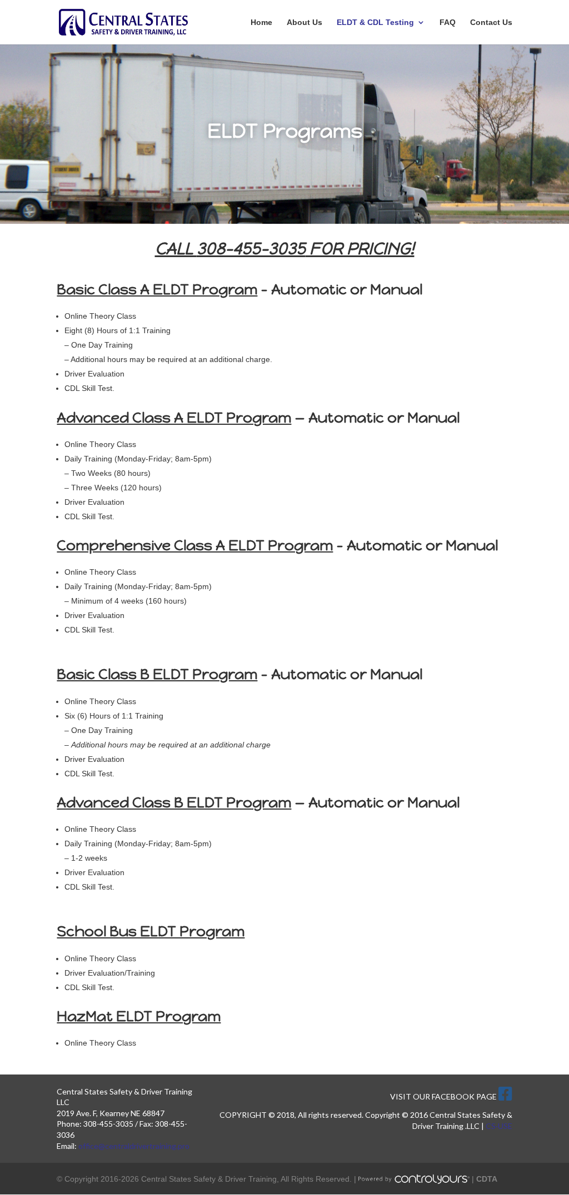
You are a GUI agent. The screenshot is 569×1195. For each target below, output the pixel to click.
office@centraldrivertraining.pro (133, 1146)
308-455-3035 (251, 248)
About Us (304, 22)
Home (261, 22)
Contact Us (491, 22)
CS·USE (499, 1126)
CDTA (486, 1178)
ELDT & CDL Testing (375, 22)
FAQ (448, 22)
